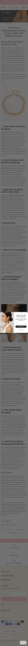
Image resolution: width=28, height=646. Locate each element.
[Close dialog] (27, 313)
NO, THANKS (21, 329)
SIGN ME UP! (21, 326)
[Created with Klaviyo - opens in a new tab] (14, 333)
